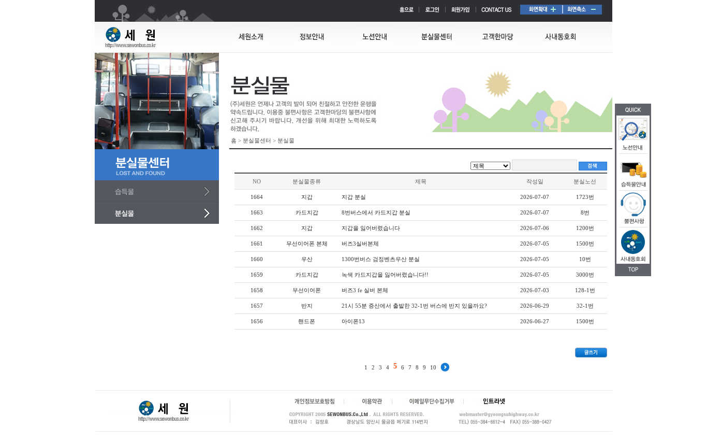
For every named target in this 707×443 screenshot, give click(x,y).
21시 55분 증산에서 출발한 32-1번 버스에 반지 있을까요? (414, 306)
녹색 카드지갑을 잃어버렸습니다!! (385, 274)
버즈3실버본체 (360, 243)
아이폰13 (353, 321)
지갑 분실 (354, 197)
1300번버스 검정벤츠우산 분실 (381, 259)
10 (433, 367)
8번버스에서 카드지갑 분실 (376, 212)
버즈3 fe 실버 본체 (365, 290)
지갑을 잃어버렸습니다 (371, 228)
